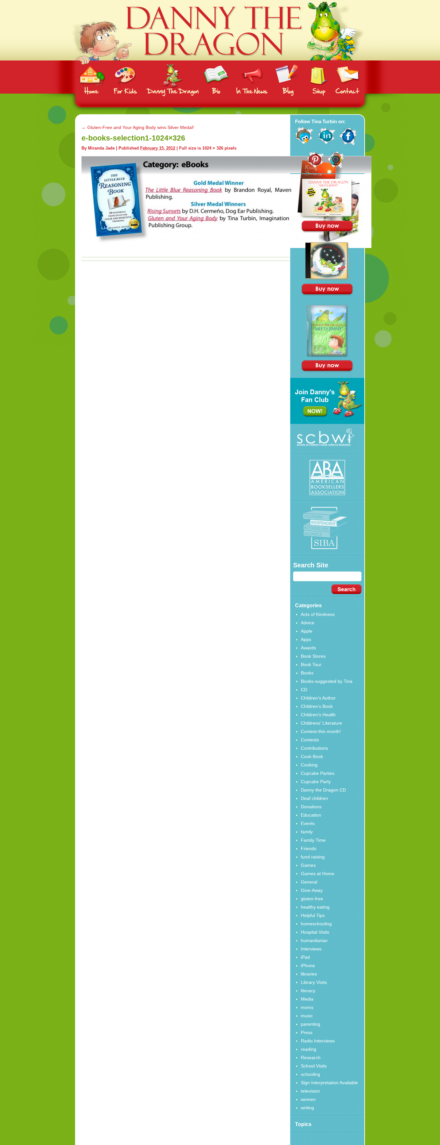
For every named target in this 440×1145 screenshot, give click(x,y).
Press (306, 1032)
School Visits (314, 1065)
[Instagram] (336, 166)
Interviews (311, 948)
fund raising (313, 856)
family (307, 831)
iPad (305, 957)
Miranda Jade (101, 148)
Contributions (314, 748)
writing (307, 1107)
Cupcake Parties (317, 773)
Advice (307, 622)
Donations (311, 806)
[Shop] (319, 80)
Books (307, 672)
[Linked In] (326, 143)
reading (308, 1049)
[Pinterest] (315, 166)
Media (307, 999)
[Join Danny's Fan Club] (327, 422)
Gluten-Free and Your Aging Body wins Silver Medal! (137, 127)
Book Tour (311, 664)
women (308, 1099)
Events (308, 823)
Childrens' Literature (321, 723)
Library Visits (314, 982)
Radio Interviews (318, 1040)
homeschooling (316, 923)
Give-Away (312, 890)
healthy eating (315, 907)
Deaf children (314, 798)
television (310, 1091)
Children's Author (318, 698)
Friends (308, 848)
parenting (310, 1024)
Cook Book (312, 756)
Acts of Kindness (318, 614)
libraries (309, 973)
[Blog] (287, 80)
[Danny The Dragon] (220, 58)
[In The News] (252, 80)
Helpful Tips (313, 915)
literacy (308, 990)
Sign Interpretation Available (329, 1082)
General (309, 881)
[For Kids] (125, 80)
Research (310, 1057)
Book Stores (313, 656)
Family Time (313, 840)
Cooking (309, 764)
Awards (308, 647)
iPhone (308, 965)
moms (307, 1007)
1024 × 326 (212, 148)
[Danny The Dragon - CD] (327, 279)
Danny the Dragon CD (323, 789)
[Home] (92, 80)
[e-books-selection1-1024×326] (226, 246)
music (307, 1015)
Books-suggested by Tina (326, 681)
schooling (310, 1074)
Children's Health (318, 714)
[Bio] (216, 80)
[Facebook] (348, 143)
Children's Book (317, 706)
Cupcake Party (316, 781)
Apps (306, 639)
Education (311, 815)
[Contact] (347, 80)
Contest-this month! (321, 731)
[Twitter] (304, 143)
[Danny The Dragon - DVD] (327, 355)
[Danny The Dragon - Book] (327, 216)
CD (304, 689)
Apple (306, 631)
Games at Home (317, 873)
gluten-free (312, 898)
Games (308, 865)
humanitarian (314, 940)
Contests (310, 739)
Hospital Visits (315, 932)
